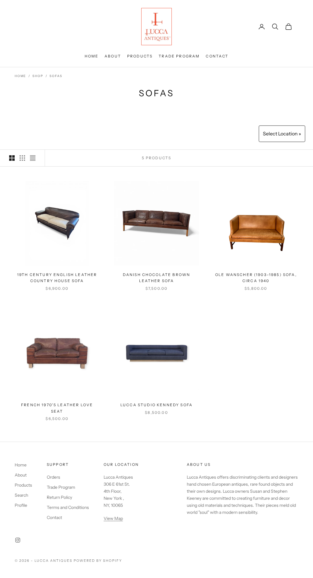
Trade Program (179, 56)
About (113, 56)
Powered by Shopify (98, 560)
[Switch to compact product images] (32, 158)
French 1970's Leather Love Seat (57, 408)
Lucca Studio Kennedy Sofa (156, 405)
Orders (53, 477)
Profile (21, 505)
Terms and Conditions (68, 507)
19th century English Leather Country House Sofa (57, 277)
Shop (37, 76)
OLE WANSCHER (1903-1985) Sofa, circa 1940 (256, 277)
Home (92, 56)
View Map (113, 518)
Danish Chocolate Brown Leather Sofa (156, 277)
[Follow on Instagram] (18, 540)
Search (21, 495)
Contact (217, 56)
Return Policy (59, 497)
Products (140, 56)
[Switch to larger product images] (12, 158)
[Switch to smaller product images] (22, 158)
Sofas (56, 76)
